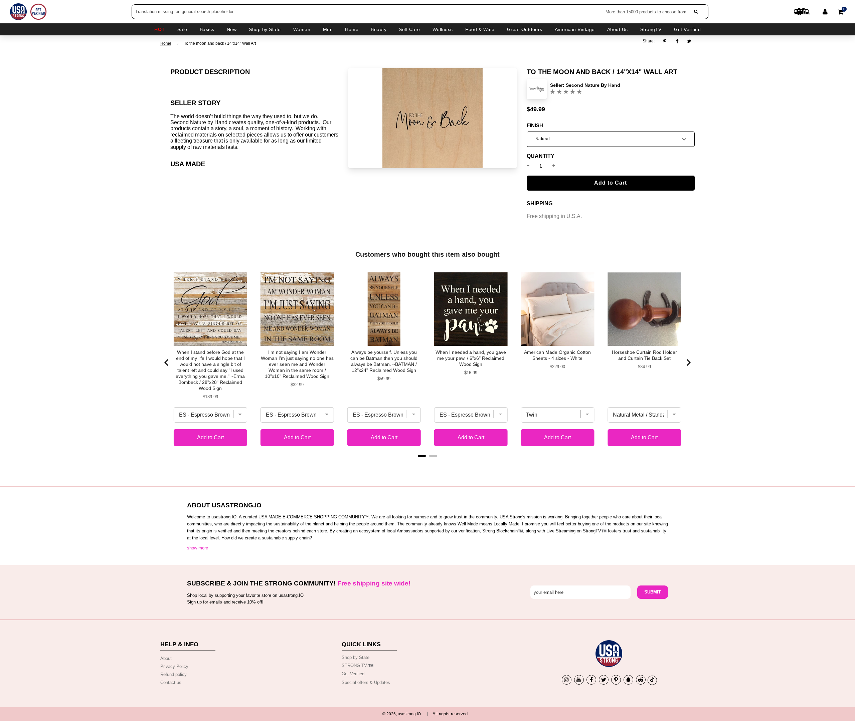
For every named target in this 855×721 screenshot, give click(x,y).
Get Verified (687, 29)
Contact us (170, 682)
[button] (611, 139)
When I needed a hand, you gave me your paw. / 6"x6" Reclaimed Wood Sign (471, 358)
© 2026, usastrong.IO (401, 714)
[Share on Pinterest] (666, 41)
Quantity (540, 156)
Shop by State (355, 657)
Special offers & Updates (366, 682)
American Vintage (575, 29)
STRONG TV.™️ (357, 665)
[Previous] (167, 362)
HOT (159, 29)
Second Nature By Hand (593, 85)
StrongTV (651, 29)
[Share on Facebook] (677, 41)
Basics (207, 29)
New (232, 29)
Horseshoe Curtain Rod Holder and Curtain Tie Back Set (644, 355)
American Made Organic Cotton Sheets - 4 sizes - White (557, 355)
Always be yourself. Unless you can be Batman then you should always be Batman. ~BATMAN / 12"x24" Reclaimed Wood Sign (383, 361)
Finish (535, 125)
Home (165, 43)
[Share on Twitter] (689, 41)
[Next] (688, 362)
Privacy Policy (174, 666)
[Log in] (825, 11)
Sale (182, 29)
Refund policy (173, 674)
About (166, 658)
